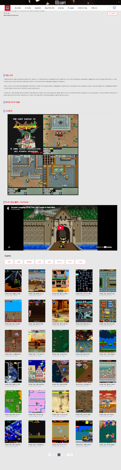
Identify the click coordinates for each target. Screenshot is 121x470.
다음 (68, 454)
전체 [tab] (9, 262)
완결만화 (38, 8)
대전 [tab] (39, 262)
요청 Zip (61, 8)
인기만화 (28, 8)
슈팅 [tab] (49, 262)
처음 (49, 454)
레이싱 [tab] (59, 262)
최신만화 (18, 8)
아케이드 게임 (82, 8)
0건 (5, 15)
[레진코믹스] (7, 8)
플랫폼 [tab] (29, 262)
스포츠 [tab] (80, 262)
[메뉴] (114, 8)
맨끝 (71, 454)
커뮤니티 (94, 8)
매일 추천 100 (49, 8)
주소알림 (71, 8)
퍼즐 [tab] (18, 262)
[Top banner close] (118, 2)
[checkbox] (112, 13)
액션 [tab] (69, 262)
